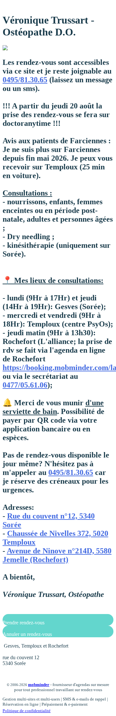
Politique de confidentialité (27, 710)
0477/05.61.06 (25, 385)
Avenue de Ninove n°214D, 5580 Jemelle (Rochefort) (57, 555)
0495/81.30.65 (25, 80)
